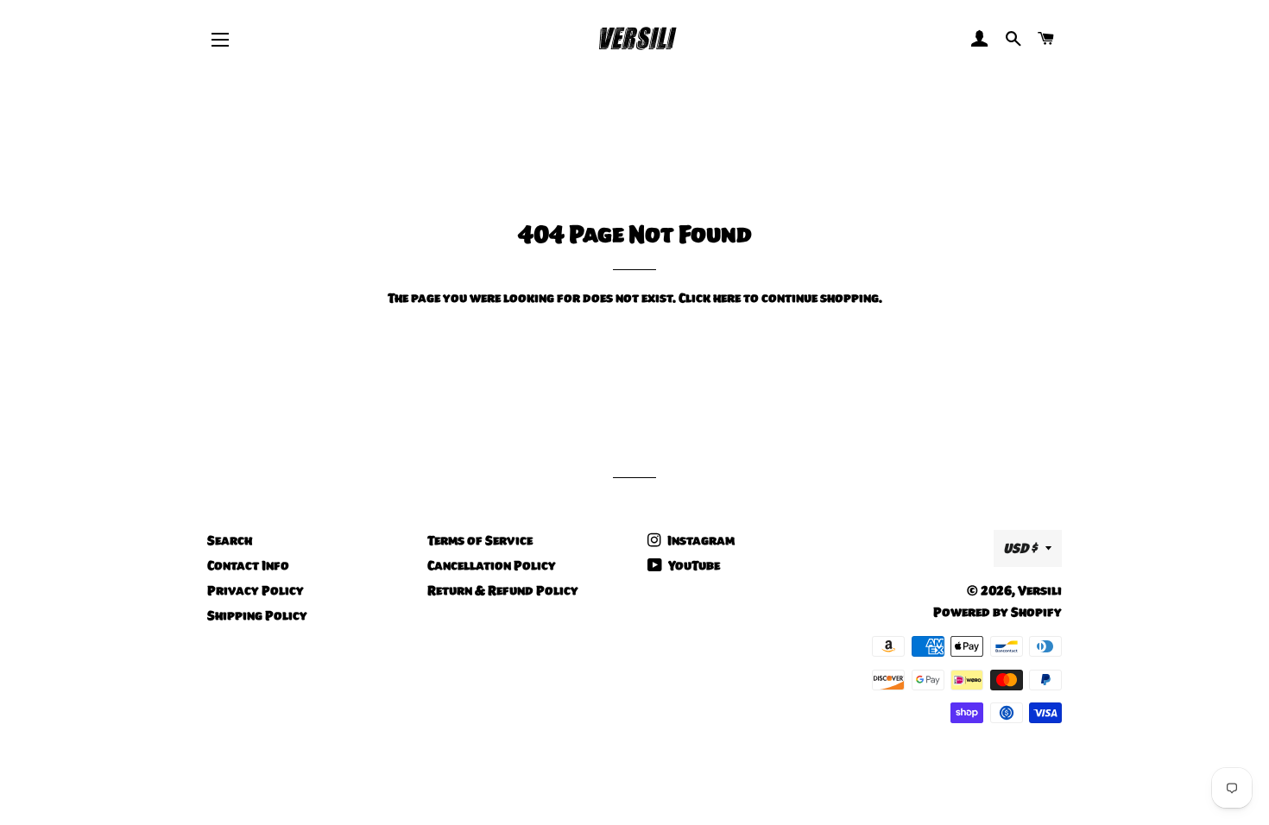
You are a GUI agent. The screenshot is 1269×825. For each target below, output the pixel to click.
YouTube (693, 565)
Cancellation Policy (491, 565)
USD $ (1020, 548)
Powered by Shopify (997, 611)
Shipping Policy (257, 615)
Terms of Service (480, 540)
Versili (1040, 590)
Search (229, 540)
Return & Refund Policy (502, 590)
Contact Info (248, 565)
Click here (710, 297)
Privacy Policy (255, 590)
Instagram (700, 540)
